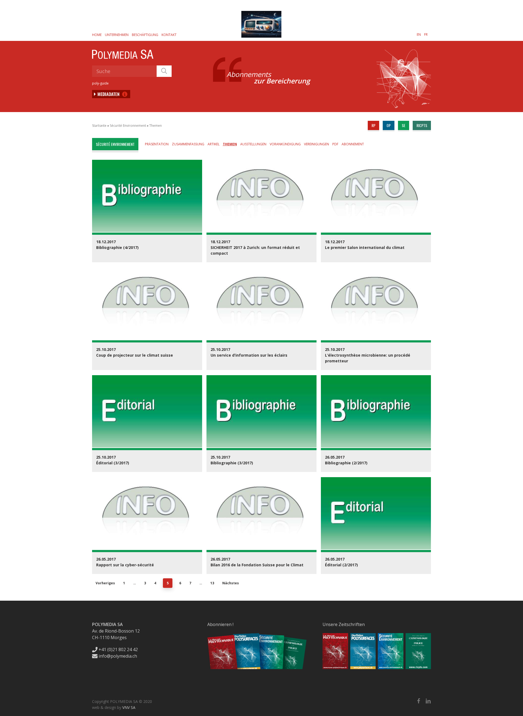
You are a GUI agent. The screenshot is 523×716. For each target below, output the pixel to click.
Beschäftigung (145, 34)
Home (97, 34)
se (403, 125)
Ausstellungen (253, 144)
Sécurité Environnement (128, 125)
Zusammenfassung (188, 144)
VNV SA (128, 707)
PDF (335, 144)
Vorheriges (105, 583)
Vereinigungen (316, 144)
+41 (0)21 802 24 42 (118, 649)
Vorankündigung (285, 144)
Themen (155, 125)
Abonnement (353, 144)
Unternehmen (117, 34)
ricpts (421, 125)
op (389, 125)
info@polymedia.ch (118, 656)
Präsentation (157, 144)
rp (373, 125)
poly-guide (100, 83)
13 (212, 583)
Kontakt (169, 34)
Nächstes (230, 583)
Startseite (99, 125)
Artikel (214, 144)
